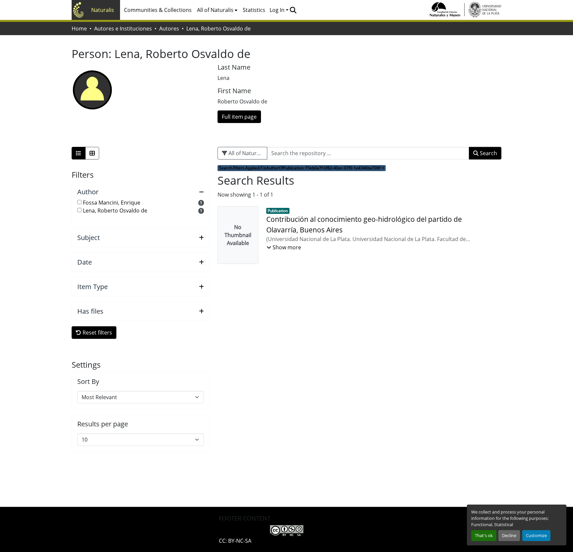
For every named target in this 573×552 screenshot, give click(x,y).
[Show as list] (79, 153)
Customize (536, 535)
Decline (509, 535)
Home (79, 28)
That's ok (484, 535)
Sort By (88, 382)
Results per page (102, 424)
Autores (169, 28)
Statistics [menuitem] (254, 10)
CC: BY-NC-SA (235, 540)
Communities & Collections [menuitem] (158, 10)
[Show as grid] (92, 153)
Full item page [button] (239, 116)
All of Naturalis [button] (215, 10)
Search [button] (487, 153)
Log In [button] (278, 10)
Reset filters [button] (96, 332)
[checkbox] (79, 202)
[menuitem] (217, 10)
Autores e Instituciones (123, 28)
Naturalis (102, 10)
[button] (293, 10)
